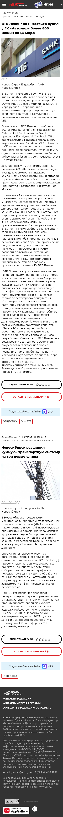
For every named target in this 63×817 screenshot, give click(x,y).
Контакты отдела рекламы (22, 703)
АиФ (4, 78)
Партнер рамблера (30, 801)
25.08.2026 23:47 (10, 436)
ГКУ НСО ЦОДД (10, 502)
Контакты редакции (17, 698)
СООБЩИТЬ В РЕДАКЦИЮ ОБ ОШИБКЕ (27, 707)
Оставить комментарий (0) (31, 396)
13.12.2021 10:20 (9, 13)
